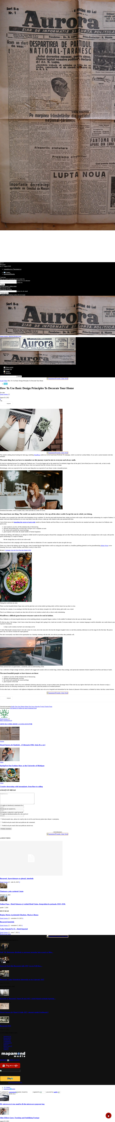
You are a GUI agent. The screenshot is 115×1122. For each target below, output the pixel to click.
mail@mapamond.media (15, 1082)
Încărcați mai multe (5, 934)
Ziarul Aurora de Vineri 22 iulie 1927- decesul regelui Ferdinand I (24, 1012)
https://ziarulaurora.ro (6, 720)
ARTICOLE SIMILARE (7, 724)
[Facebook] (17, 403)
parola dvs (19, 282)
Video (5, 380)
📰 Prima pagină (8, 367)
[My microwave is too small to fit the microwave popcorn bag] (4, 1100)
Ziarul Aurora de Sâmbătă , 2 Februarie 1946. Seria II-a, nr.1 (22, 745)
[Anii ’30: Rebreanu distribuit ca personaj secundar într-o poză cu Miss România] (4, 949)
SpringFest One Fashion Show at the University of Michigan (22, 766)
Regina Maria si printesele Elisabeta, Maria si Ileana (19, 915)
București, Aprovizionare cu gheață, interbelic (17, 878)
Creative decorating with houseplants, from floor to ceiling (21, 786)
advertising (10, 1060)
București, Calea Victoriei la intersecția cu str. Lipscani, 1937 (22, 979)
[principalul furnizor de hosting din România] (30, 1092)
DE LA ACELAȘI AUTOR (23, 724)
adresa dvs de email (22, 291)
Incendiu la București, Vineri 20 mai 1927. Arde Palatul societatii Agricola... (28, 999)
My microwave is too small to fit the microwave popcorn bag (22, 1104)
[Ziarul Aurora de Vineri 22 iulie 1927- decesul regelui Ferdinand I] (4, 1009)
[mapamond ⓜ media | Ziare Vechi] (57, 378)
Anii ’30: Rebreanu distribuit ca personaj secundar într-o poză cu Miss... (26, 952)
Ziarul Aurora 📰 (5, 394)
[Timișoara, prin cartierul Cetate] (3, 888)
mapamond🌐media (9, 1089)
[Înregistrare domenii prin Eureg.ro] (43, 1092)
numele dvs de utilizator (23, 280)
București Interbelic (7, 922)
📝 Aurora (7, 371)
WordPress (37, 455)
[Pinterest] (30, 403)
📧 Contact (7, 272)
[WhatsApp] (37, 403)
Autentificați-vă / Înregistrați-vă (12, 269)
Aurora (2, 741)
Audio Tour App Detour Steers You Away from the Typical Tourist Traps (31, 706)
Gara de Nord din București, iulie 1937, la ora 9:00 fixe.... (21, 966)
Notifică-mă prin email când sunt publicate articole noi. (17, 825)
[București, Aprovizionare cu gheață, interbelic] (31, 875)
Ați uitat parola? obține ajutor (8, 286)
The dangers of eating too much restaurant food (23, 708)
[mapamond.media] (10, 1081)
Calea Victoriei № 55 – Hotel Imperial (14, 929)
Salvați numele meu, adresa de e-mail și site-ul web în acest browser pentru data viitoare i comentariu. (30, 819)
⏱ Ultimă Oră (8, 369)
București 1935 (5, 1026)
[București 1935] (4, 1022)
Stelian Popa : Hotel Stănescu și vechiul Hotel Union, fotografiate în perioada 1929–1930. (33, 904)
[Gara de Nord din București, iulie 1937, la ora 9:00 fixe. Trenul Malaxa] (4, 962)
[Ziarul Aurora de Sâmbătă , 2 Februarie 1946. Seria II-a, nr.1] (10, 740)
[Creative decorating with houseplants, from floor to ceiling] (10, 781)
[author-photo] (4, 717)
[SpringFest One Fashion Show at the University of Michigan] (10, 760)
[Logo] (38, 350)
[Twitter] (24, 403)
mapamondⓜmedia (9, 274)
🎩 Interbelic (7, 373)
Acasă (2, 380)
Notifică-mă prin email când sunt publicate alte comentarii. (18, 822)
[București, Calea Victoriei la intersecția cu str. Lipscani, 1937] (4, 976)
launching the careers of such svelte (24, 522)
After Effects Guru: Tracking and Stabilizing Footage (19, 1118)
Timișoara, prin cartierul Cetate (11, 891)
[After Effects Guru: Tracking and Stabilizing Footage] (4, 1114)
